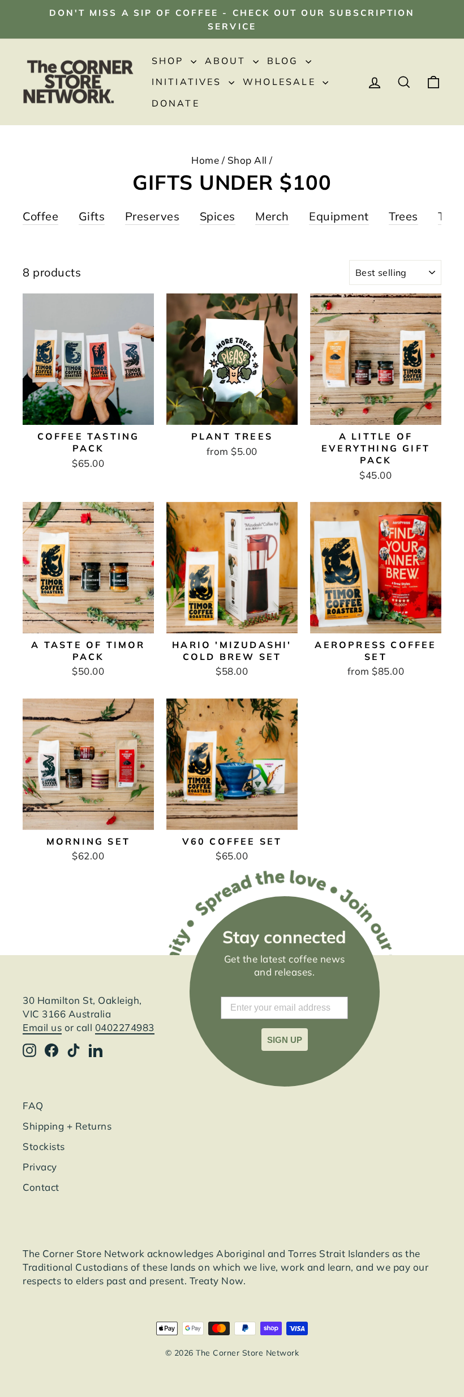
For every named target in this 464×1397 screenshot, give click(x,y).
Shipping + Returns (67, 1126)
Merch (272, 216)
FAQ (33, 1105)
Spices (217, 216)
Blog (285, 60)
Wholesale (281, 81)
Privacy (40, 1167)
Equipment (339, 216)
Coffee (40, 216)
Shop (170, 60)
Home (205, 160)
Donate (176, 103)
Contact (41, 1187)
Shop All (247, 160)
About (227, 60)
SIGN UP (284, 1040)
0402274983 (124, 1027)
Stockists (44, 1146)
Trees (403, 216)
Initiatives (189, 81)
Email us (42, 1027)
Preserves (152, 216)
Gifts (92, 216)
